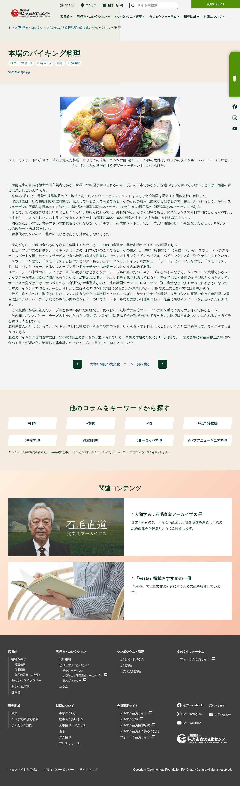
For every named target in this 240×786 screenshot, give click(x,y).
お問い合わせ (115, 5)
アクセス (91, 5)
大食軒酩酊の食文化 (75, 27)
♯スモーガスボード (21, 63)
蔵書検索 (235, 74)
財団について (65, 705)
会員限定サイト (216, 4)
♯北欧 (59, 63)
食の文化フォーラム (162, 16)
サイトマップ (89, 769)
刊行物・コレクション (34, 27)
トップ (12, 27)
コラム (55, 27)
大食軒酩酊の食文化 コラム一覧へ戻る (120, 364)
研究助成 (14, 705)
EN (72, 5)
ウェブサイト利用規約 (23, 769)
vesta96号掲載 (19, 72)
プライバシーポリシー (59, 769)
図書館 (12, 651)
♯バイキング (44, 63)
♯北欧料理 (74, 63)
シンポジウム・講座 (130, 651)
